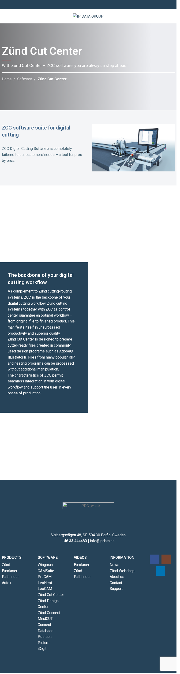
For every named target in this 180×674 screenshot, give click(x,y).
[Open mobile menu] (171, 16)
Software (24, 79)
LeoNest (45, 583)
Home (7, 79)
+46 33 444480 (74, 541)
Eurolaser (9, 571)
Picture (43, 643)
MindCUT (45, 618)
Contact (116, 583)
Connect (44, 624)
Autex (6, 583)
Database (45, 631)
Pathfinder (10, 576)
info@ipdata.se (102, 541)
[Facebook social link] (83, 5)
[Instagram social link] (88, 5)
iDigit (42, 648)
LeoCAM (45, 588)
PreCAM (45, 576)
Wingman (45, 565)
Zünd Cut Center (51, 595)
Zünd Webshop (122, 571)
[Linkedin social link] (94, 5)
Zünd (6, 565)
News (114, 565)
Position (45, 636)
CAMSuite (46, 571)
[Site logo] (88, 16)
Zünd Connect (49, 613)
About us (117, 576)
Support (116, 588)
